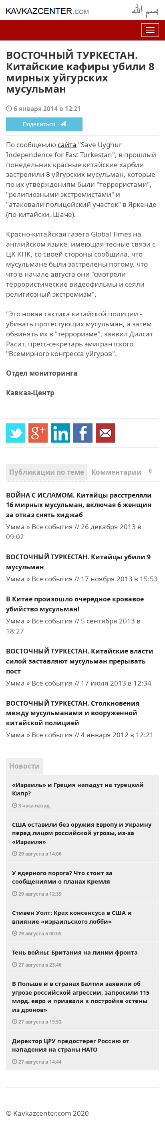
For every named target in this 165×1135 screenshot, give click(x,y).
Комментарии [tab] (121, 472)
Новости (24, 766)
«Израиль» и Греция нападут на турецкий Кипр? (78, 795)
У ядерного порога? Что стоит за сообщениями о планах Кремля (62, 883)
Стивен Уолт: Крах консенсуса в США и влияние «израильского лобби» (72, 922)
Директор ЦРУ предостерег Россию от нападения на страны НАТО (70, 1051)
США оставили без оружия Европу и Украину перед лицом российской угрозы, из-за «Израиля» (81, 838)
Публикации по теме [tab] (46, 472)
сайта (67, 144)
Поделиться (41, 124)
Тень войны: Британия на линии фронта (75, 958)
